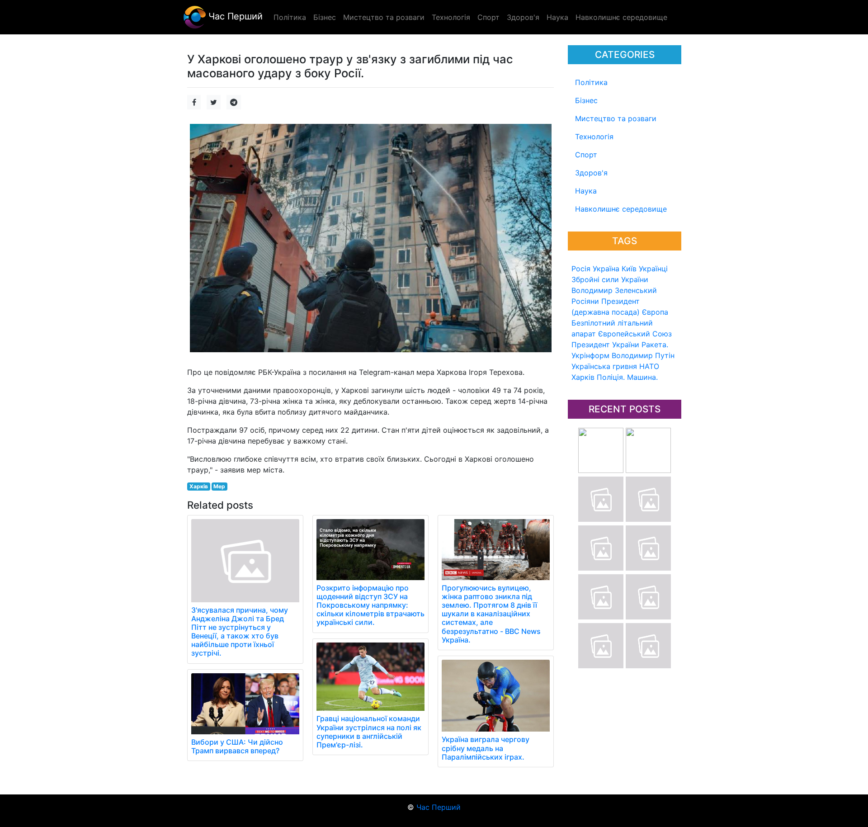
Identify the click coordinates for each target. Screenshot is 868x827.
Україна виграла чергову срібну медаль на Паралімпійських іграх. (485, 748)
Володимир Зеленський (614, 290)
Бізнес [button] (324, 17)
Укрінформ (590, 355)
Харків (582, 377)
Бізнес (586, 100)
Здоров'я (591, 172)
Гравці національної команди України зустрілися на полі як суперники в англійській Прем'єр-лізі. (368, 731)
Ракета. (655, 344)
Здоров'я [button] (523, 17)
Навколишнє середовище (621, 208)
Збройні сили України (609, 279)
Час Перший (234, 16)
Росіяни (585, 301)
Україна (606, 268)
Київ (629, 268)
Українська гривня (604, 366)
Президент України (605, 344)
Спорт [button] (488, 17)
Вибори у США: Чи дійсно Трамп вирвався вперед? (237, 746)
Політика (591, 82)
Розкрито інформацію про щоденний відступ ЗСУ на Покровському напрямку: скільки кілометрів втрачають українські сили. (370, 605)
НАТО (649, 366)
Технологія (594, 136)
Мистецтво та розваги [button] (384, 17)
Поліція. (611, 377)
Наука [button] (557, 17)
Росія (580, 268)
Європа (655, 312)
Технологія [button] (451, 17)
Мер (219, 486)
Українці (653, 268)
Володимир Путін (643, 355)
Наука (586, 190)
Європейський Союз (635, 333)
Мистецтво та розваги (615, 118)
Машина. (642, 377)
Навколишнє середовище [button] (621, 17)
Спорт (586, 154)
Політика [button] (290, 17)
